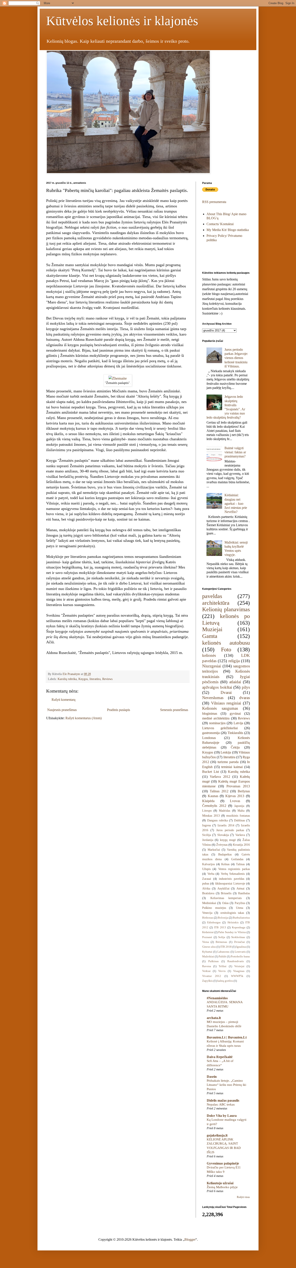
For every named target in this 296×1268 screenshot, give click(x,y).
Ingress (206, 825)
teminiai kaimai (232, 767)
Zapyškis (207, 980)
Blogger (189, 1239)
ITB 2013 (220, 927)
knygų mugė (228, 840)
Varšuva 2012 (220, 776)
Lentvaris (240, 951)
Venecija (207, 912)
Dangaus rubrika (217, 820)
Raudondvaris (235, 961)
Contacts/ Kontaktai (220, 224)
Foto (226, 649)
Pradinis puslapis (118, 710)
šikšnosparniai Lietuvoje (230, 883)
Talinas (240, 864)
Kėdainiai (208, 932)
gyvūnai (235, 713)
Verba (210, 873)
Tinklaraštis (235, 733)
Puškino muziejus (214, 907)
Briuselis (226, 893)
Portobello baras (240, 956)
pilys (246, 687)
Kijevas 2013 (234, 796)
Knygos (83, 679)
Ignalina (241, 946)
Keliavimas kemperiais (226, 898)
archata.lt (214, 1018)
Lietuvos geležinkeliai (220, 728)
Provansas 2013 (238, 786)
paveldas (212, 596)
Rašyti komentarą (63, 699)
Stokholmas (238, 937)
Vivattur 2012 (211, 976)
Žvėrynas (222, 844)
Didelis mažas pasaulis (223, 1100)
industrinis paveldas (231, 878)
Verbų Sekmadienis (233, 873)
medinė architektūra (215, 718)
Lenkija (226, 752)
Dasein (212, 1076)
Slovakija (223, 835)
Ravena (206, 966)
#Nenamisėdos (217, 998)
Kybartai (207, 951)
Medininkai (209, 903)
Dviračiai (239, 942)
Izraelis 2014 (226, 825)
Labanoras (223, 951)
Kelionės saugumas (220, 708)
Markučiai (214, 849)
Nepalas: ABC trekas (221, 1104)
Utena (239, 907)
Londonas (209, 738)
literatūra (95, 679)
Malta (240, 810)
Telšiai (222, 966)
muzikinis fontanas (238, 815)
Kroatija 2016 (241, 844)
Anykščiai (223, 888)
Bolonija (223, 917)
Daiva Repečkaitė (220, 1057)
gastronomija (211, 733)
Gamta (209, 636)
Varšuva (240, 835)
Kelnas (225, 864)
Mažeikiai (208, 956)
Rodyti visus (243, 1197)
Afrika (206, 888)
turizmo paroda (228, 762)
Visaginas (238, 971)
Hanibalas (244, 893)
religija (234, 661)
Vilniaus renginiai (226, 703)
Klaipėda (208, 801)
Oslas (225, 903)
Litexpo (207, 810)
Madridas (224, 810)
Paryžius (240, 903)
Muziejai (212, 629)
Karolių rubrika (67, 679)
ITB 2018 (226, 946)
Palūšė (222, 956)
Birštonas (207, 917)
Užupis (206, 869)
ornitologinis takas (232, 912)
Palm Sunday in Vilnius (232, 932)
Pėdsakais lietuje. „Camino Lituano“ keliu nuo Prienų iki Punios (226, 1085)
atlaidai (235, 682)
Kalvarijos (208, 864)
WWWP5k (237, 976)
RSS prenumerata (214, 202)
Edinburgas (214, 922)
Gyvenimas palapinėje (223, 1163)
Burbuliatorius (241, 917)
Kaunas (213, 796)
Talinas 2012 (219, 791)
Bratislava (208, 893)
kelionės (209, 655)
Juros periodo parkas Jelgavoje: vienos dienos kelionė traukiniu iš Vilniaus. (236, 358)
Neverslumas (212, 697)
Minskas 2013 (211, 815)
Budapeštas (225, 854)
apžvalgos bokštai (217, 687)
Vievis (222, 971)
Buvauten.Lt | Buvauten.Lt (227, 1037)
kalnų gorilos (225, 980)
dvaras (244, 697)
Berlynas (244, 791)
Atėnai (240, 888)
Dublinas (239, 820)
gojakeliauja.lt (217, 1135)
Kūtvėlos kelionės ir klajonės (122, 21)
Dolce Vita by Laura (222, 1115)
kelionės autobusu (226, 643)
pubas (205, 883)
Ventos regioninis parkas (234, 869)
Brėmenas (221, 942)
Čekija (235, 747)
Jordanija (207, 840)
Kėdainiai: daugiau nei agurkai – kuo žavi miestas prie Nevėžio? (235, 503)
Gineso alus (209, 946)
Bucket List (210, 771)
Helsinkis (233, 922)
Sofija (221, 937)
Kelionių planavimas (226, 609)
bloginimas (209, 713)
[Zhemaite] (118, 378)
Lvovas (235, 801)
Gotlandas (237, 859)
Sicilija (206, 835)
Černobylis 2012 (214, 806)
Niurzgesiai (211, 666)
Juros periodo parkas (230, 830)
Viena (205, 942)
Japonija (239, 806)
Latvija (238, 723)
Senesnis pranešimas (174, 710)
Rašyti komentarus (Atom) (83, 718)
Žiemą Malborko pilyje (222, 1187)
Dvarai (226, 692)
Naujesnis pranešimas (62, 710)
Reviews (107, 679)
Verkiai (206, 971)
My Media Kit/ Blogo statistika (228, 230)
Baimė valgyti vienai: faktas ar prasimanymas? (235, 452)
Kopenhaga (238, 927)
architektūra (215, 603)
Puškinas (213, 961)
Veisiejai (239, 966)
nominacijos (217, 723)
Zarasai (206, 878)
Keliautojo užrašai (220, 1183)
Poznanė (207, 937)
